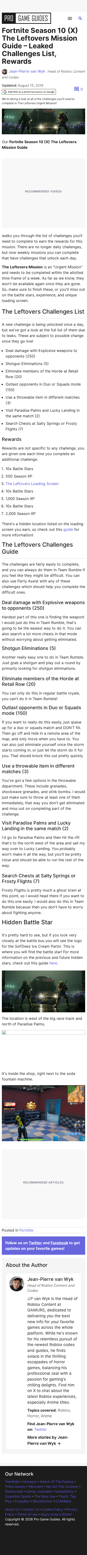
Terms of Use (27, 1514)
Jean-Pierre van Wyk (27, 71)
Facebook (59, 1242)
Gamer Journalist (39, 1491)
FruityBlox (22, 1501)
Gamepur (30, 1482)
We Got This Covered (62, 1486)
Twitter (35, 1242)
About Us (12, 1509)
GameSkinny (64, 1491)
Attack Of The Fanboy (57, 1482)
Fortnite (26, 1230)
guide (68, 529)
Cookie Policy (52, 1509)
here (53, 963)
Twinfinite (12, 1482)
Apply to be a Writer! (56, 1514)
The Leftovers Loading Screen (32, 483)
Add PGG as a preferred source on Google (31, 91)
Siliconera (35, 1486)
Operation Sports (18, 1496)
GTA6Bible (63, 1501)
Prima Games (15, 1486)
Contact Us (30, 1509)
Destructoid (14, 1491)
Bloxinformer (42, 1501)
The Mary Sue (44, 1496)
